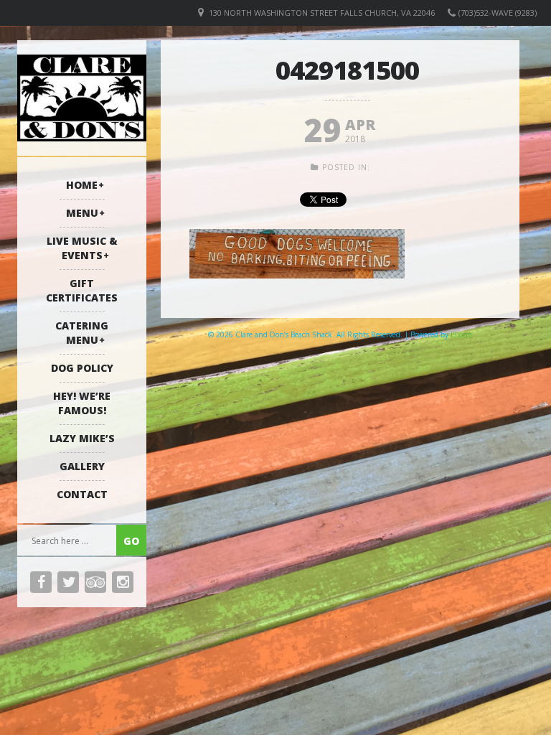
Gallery (82, 466)
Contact (82, 494)
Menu (82, 213)
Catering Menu (81, 333)
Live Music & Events (82, 248)
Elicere (461, 334)
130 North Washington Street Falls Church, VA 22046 (322, 12)
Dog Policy (82, 368)
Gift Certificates (82, 290)
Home (82, 185)
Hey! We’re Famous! (81, 403)
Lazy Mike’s (82, 438)
